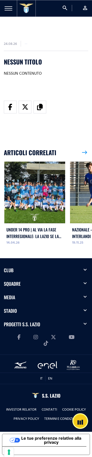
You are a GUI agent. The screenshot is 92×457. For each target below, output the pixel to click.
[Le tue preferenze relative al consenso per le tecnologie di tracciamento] (9, 452)
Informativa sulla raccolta (31, 450)
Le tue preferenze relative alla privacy (51, 440)
